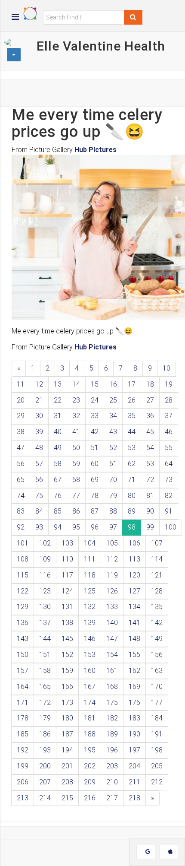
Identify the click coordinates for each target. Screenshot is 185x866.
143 (22, 638)
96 (95, 527)
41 (76, 432)
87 (95, 511)
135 (157, 607)
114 (157, 559)
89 (132, 511)
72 (150, 480)
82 (169, 496)
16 (113, 384)
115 (22, 575)
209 (90, 782)
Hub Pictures (95, 150)
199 (22, 766)
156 (157, 654)
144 (45, 638)
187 (67, 734)
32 (76, 416)
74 (21, 496)
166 (67, 686)
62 (132, 464)
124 (67, 591)
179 (45, 718)
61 (113, 464)
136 (22, 623)
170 (157, 686)
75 (39, 496)
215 (67, 798)
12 (39, 384)
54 (150, 448)
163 (157, 670)
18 (150, 384)
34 (113, 416)
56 (21, 464)
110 (67, 559)
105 (112, 543)
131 (67, 607)
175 (112, 702)
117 (67, 575)
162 (134, 670)
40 (58, 432)
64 (169, 464)
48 (39, 448)
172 (45, 702)
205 (157, 766)
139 (90, 623)
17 (132, 384)
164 (22, 686)
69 (95, 480)
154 (112, 654)
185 (22, 734)
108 (22, 559)
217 (112, 798)
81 (150, 496)
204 (134, 766)
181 (90, 718)
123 (45, 591)
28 (169, 400)
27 (150, 400)
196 (112, 750)
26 (132, 400)
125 (90, 591)
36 (150, 416)
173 (67, 702)
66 (39, 480)
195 (90, 750)
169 (134, 686)
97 (113, 527)
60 (95, 464)
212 (157, 782)
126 (112, 591)
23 (76, 400)
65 (21, 480)
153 (90, 654)
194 (67, 750)
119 (112, 575)
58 (58, 464)
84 (39, 511)
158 (45, 670)
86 (76, 511)
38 (21, 432)
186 (45, 734)
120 (134, 575)
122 (22, 591)
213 (22, 798)
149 (157, 638)
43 (113, 432)
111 (90, 559)
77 (76, 496)
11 (21, 384)
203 (112, 766)
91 (169, 511)
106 (134, 543)
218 (134, 798)
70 (113, 480)
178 (22, 718)
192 (22, 750)
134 (134, 607)
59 (76, 464)
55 (169, 448)
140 (112, 623)
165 (45, 686)
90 (150, 511)
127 (134, 591)
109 (45, 559)
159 (67, 670)
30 (39, 416)
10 (166, 368)
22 (58, 400)
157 (22, 670)
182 (112, 718)
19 (169, 384)
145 (67, 638)
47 (21, 448)
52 (113, 448)
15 (95, 384)
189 (112, 734)
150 (22, 654)
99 (150, 527)
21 (39, 400)
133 (112, 607)
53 (132, 448)
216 (90, 798)
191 (157, 734)
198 (157, 750)
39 (39, 432)
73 (169, 480)
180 (67, 718)
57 (39, 464)
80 (132, 496)
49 (58, 448)
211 (134, 782)
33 (95, 416)
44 (132, 432)
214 (45, 798)
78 (95, 496)
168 (112, 686)
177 (157, 702)
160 (90, 670)
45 (150, 432)
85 (58, 511)
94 (58, 527)
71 (132, 480)
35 (132, 416)
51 (95, 448)
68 (76, 480)
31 (58, 416)
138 (67, 623)
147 (112, 638)
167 (90, 686)
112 (112, 559)
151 (45, 654)
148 (134, 638)
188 (90, 734)
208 (67, 782)
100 (170, 527)
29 (21, 416)
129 (22, 607)
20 (21, 400)
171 (22, 702)
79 (113, 496)
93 (39, 527)
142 (157, 623)
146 (90, 638)
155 (134, 654)
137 (45, 623)
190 (134, 734)
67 (58, 480)
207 (45, 782)
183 (134, 718)
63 (150, 464)
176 (134, 702)
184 (157, 718)
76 (58, 496)
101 (22, 543)
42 (95, 432)
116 (45, 575)
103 (67, 543)
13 (58, 384)
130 (45, 607)
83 (21, 511)
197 (134, 750)
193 (45, 750)
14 (76, 384)
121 (157, 575)
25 (113, 400)
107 (157, 543)
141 (134, 623)
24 (95, 400)
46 (169, 432)
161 (112, 670)
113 (134, 559)
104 (90, 543)
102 (45, 543)
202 (90, 766)
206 (22, 782)
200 (45, 766)
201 (67, 766)
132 (90, 607)
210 (112, 782)
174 (90, 702)
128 (157, 591)
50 (76, 448)
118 (90, 575)
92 (21, 527)
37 (169, 416)
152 (67, 654)
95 (76, 527)
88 (113, 511)
